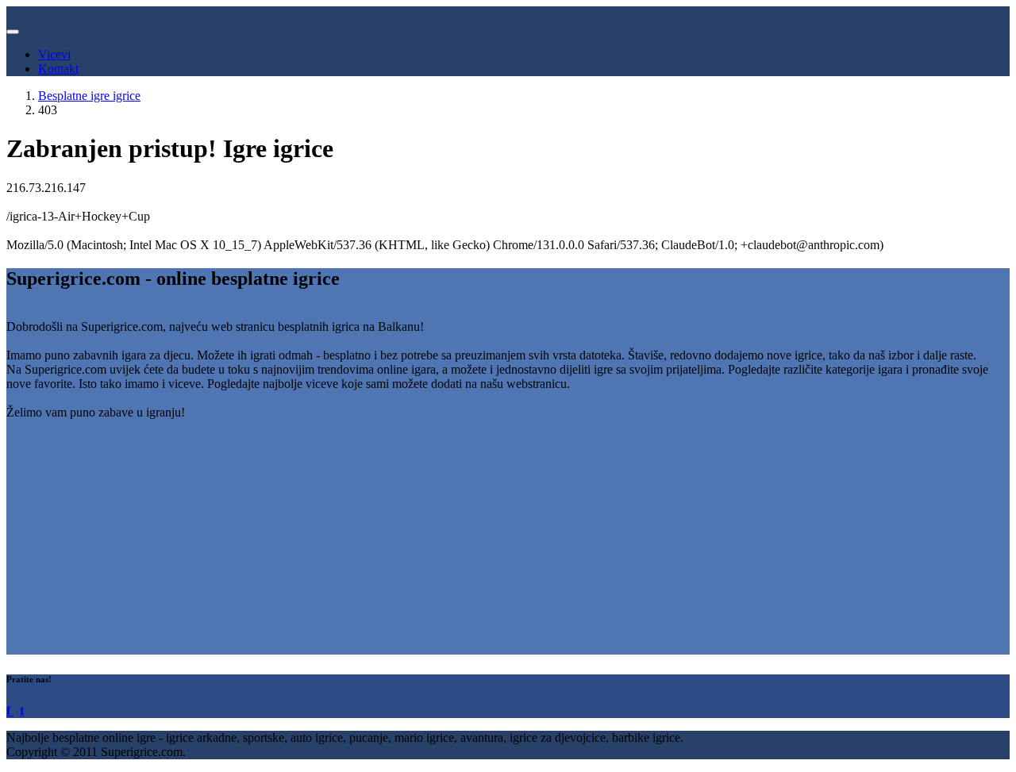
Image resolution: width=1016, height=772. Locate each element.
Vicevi (54, 54)
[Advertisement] (482, 543)
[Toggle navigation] (12, 31)
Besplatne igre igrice (89, 95)
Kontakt (58, 68)
